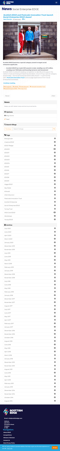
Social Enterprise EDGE (11, 88)
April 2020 (29, 235)
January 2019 (29, 270)
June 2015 (29, 373)
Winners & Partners (9, 437)
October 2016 (29, 337)
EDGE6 (29, 170)
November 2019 (29, 249)
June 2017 (29, 313)
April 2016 (29, 351)
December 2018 (29, 274)
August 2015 (29, 369)
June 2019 (29, 256)
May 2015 (29, 376)
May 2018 (29, 288)
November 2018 (29, 277)
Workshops (29, 216)
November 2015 (29, 366)
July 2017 (29, 309)
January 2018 (29, 295)
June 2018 (29, 285)
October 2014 (29, 397)
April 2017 (29, 320)
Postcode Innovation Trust (15, 77)
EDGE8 (29, 177)
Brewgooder (8, 86)
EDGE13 (16, 86)
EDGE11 (29, 152)
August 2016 (29, 341)
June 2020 (29, 232)
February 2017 (29, 323)
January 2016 (29, 359)
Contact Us (6, 440)
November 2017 (29, 302)
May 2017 (29, 316)
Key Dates (29, 188)
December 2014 (29, 390)
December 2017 (29, 299)
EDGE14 (29, 163)
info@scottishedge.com (15, 418)
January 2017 (29, 327)
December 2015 (29, 362)
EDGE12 (29, 156)
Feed (7, 119)
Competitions (7, 435)
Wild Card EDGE (29, 212)
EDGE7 (29, 174)
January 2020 (29, 242)
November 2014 (29, 394)
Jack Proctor (7, 19)
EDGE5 (29, 167)
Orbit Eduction (25, 86)
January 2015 (29, 387)
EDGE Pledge (29, 145)
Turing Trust (23, 88)
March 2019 (29, 263)
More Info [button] (9, 448)
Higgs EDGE (29, 184)
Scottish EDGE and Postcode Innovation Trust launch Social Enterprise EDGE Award (28, 16)
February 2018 (29, 292)
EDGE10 (29, 149)
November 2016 (29, 334)
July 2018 (29, 281)
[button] (54, 128)
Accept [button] (55, 447)
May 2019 (29, 260)
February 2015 (29, 383)
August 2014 (29, 401)
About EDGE (7, 432)
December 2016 (29, 330)
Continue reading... (9, 83)
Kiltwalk (29, 191)
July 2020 (29, 228)
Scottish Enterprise (29, 202)
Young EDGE (29, 219)
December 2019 (29, 246)
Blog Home (10, 115)
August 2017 (29, 306)
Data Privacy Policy (9, 443)
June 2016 (29, 344)
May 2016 (29, 348)
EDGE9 (29, 181)
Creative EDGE (29, 142)
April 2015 (29, 380)
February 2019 (29, 267)
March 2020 (29, 239)
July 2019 (29, 253)
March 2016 (29, 355)
